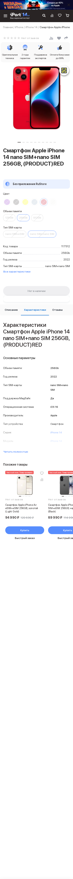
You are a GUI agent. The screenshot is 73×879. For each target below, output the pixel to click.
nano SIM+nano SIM (42, 234)
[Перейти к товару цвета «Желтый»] (25, 202)
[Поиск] (44, 16)
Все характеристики (16, 271)
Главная (8, 27)
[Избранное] (59, 16)
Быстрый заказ (25, 538)
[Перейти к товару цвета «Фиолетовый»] (7, 202)
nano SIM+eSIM (14, 234)
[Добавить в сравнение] (42, 479)
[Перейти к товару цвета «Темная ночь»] (16, 202)
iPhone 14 (32, 27)
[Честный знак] (64, 70)
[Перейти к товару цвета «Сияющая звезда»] (53, 202)
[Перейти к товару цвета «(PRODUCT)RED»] (43, 202)
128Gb (9, 217)
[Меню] (5, 16)
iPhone (19, 27)
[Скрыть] (68, 5)
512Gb (37, 217)
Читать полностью (15, 451)
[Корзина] (67, 16)
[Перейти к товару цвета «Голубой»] (34, 202)
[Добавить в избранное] (42, 473)
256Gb (23, 217)
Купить (24, 530)
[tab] (11, 309)
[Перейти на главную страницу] (20, 16)
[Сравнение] (52, 16)
